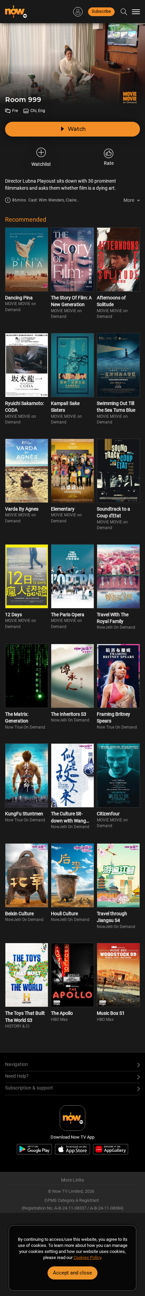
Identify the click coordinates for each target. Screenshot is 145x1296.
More (128, 200)
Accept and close (72, 1273)
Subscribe (101, 11)
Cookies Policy (87, 1257)
